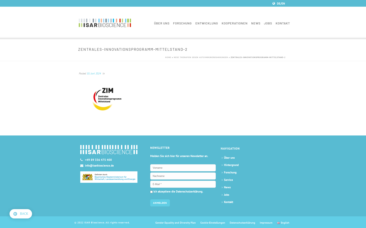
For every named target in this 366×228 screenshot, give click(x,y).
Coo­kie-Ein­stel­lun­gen (212, 222)
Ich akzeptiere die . (178, 191)
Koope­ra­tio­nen (235, 23)
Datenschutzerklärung (189, 191)
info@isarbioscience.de (99, 165)
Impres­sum (266, 222)
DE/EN (281, 3)
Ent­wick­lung (206, 23)
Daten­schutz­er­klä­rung (242, 222)
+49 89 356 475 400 (98, 160)
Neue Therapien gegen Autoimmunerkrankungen (201, 57)
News (255, 23)
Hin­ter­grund (231, 165)
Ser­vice (228, 180)
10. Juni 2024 (94, 73)
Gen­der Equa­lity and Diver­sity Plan (175, 222)
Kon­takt (283, 23)
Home (168, 57)
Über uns (161, 23)
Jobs (268, 23)
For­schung (182, 23)
